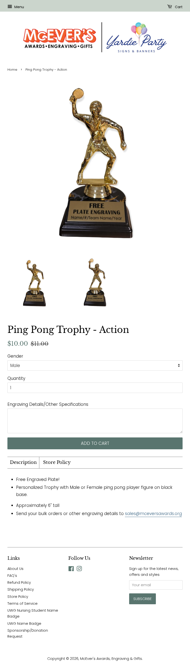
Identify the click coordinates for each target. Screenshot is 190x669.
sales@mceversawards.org (153, 514)
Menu (18, 6)
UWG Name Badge (24, 623)
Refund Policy (19, 582)
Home (12, 69)
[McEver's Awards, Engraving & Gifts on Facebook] (71, 569)
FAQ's (12, 575)
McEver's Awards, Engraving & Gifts (111, 658)
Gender (15, 356)
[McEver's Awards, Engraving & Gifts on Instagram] (79, 569)
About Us (15, 568)
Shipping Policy (20, 589)
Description (23, 462)
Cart (178, 6)
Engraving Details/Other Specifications (47, 404)
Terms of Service (22, 603)
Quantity (16, 378)
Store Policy (57, 462)
